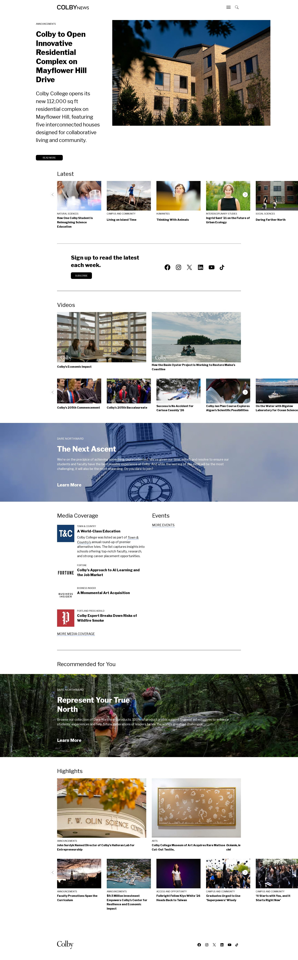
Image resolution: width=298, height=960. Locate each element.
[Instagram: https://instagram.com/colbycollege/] (178, 267)
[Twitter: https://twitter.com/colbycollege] (189, 267)
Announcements (46, 23)
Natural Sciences (67, 213)
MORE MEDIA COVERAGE (76, 634)
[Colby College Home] (66, 945)
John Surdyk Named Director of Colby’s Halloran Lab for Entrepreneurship (96, 847)
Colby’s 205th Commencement (78, 407)
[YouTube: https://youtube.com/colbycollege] (211, 267)
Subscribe (81, 275)
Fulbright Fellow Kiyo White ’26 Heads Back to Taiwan (178, 898)
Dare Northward (70, 438)
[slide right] (245, 194)
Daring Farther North (271, 219)
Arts (155, 840)
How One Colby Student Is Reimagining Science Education (75, 222)
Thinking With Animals (172, 219)
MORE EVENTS (163, 525)
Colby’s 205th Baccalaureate (127, 407)
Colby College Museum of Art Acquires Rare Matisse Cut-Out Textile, (196, 847)
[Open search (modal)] (237, 7)
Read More (49, 157)
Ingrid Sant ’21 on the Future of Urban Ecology (228, 220)
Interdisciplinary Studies (221, 213)
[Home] (73, 7)
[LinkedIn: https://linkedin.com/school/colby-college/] (200, 267)
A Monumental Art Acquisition (103, 593)
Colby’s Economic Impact (74, 366)
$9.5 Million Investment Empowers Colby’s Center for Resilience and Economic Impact (127, 902)
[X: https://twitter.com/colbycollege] (214, 945)
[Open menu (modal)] (229, 7)
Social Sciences (265, 213)
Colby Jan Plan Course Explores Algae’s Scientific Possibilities (228, 408)
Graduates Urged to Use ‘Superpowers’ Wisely (223, 898)
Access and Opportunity (171, 891)
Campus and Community (121, 213)
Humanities (163, 213)
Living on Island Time (121, 219)
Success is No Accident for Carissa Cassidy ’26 (174, 408)
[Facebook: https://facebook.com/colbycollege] (167, 267)
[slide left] (52, 194)
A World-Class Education (98, 531)
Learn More (69, 485)
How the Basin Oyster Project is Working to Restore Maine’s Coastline (193, 367)
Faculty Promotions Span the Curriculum (77, 898)
